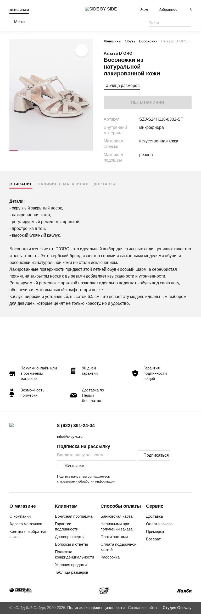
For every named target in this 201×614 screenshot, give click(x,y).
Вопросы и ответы (71, 544)
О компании (20, 516)
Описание (20, 184)
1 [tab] (13, 150)
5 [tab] (47, 150)
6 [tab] (55, 150)
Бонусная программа (73, 516)
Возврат (153, 539)
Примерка (155, 531)
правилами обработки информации (87, 481)
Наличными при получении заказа (116, 526)
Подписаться (156, 455)
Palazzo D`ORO (118, 53)
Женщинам (19, 10)
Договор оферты (70, 536)
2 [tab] (22, 150)
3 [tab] (30, 150)
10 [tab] (89, 150)
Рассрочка (110, 557)
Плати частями (114, 536)
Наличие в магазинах (63, 184)
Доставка (104, 184)
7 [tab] (64, 150)
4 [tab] (39, 150)
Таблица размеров (122, 85)
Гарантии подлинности (66, 526)
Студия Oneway (177, 607)
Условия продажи (71, 564)
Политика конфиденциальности (74, 554)
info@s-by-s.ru (69, 436)
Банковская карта (116, 516)
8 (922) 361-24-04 (76, 425)
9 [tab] (80, 150)
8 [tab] (72, 150)
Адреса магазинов (25, 524)
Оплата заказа (159, 524)
